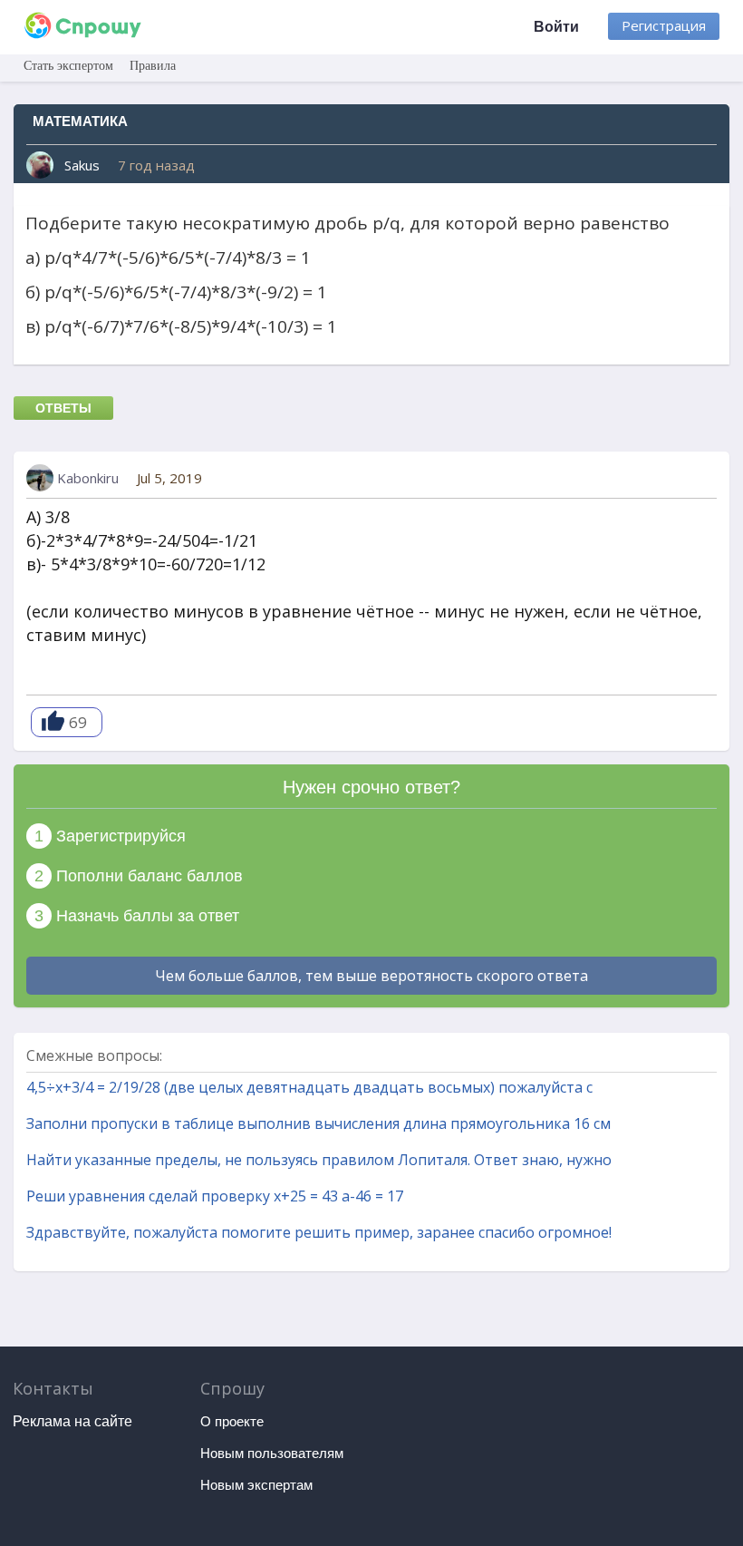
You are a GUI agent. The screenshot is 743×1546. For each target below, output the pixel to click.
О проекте (232, 1421)
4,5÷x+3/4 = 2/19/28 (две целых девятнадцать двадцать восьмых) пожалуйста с (309, 1087)
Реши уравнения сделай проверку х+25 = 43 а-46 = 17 (214, 1196)
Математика (80, 121)
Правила (153, 66)
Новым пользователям (271, 1453)
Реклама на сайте (72, 1421)
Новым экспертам (256, 1485)
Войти (556, 26)
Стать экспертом (68, 66)
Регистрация (664, 25)
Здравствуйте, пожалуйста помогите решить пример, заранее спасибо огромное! (319, 1232)
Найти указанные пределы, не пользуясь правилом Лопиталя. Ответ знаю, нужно (319, 1160)
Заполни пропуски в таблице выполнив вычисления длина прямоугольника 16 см (318, 1123)
